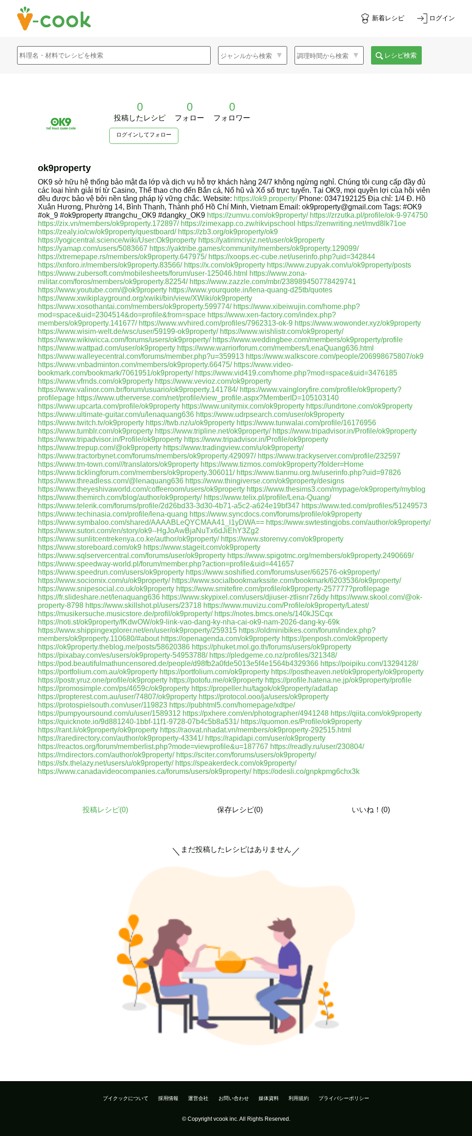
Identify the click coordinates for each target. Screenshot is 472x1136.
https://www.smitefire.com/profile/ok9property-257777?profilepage (282, 589)
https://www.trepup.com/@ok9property (99, 448)
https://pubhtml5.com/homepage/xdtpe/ (232, 705)
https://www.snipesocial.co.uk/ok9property (106, 589)
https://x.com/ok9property (224, 265)
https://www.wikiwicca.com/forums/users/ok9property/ (124, 340)
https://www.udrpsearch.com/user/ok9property (270, 414)
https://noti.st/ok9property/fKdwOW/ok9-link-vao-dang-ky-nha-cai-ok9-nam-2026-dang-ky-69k (189, 622)
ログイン (442, 18)
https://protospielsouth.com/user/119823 (102, 705)
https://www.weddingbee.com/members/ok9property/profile (307, 340)
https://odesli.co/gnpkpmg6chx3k (306, 771)
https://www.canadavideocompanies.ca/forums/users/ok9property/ (144, 771)
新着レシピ (388, 18)
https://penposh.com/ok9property (335, 638)
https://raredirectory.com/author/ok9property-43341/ (120, 738)
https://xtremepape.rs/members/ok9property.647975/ (122, 257)
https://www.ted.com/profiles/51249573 (364, 506)
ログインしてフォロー (143, 134)
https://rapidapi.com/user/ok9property (265, 738)
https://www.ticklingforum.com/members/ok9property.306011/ (136, 472)
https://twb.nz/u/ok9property (190, 423)
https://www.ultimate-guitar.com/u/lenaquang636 (116, 414)
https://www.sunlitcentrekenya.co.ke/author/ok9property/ (128, 539)
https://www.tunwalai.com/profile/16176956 (306, 423)
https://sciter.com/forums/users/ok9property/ (246, 755)
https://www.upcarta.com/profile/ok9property (109, 406)
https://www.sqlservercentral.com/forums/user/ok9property (131, 555)
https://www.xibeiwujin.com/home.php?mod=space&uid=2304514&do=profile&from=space (199, 311)
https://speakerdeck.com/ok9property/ (235, 763)
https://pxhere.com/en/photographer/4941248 (256, 713)
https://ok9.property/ (265, 198)
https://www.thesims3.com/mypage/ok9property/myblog (336, 489)
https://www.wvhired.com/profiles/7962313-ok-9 (216, 323)
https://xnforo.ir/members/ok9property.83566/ (110, 265)
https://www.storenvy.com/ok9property (282, 539)
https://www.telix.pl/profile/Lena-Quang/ (267, 497)
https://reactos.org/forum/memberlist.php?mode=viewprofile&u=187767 (153, 746)
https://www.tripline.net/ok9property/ (213, 431)
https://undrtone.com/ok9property (359, 406)
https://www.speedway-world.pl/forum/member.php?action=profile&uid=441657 (166, 564)
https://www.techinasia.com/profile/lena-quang (113, 514)
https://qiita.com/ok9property (376, 713)
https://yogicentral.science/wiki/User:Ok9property (117, 240)
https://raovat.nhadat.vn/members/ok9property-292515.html (255, 730)
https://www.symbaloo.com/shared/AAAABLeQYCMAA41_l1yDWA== (151, 522)
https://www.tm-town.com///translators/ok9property (118, 464)
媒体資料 (269, 1098)
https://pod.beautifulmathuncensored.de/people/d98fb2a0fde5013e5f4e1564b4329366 (178, 663)
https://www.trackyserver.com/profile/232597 (329, 456)
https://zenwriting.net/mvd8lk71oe (351, 223)
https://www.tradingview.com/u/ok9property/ (233, 448)
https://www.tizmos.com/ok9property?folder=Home (282, 464)
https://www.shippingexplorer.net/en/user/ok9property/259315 (137, 630)
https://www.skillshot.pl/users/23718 (143, 605)
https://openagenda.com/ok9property (220, 638)
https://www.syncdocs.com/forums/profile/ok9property (275, 514)
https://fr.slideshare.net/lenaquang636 (99, 597)
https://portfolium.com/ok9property (214, 672)
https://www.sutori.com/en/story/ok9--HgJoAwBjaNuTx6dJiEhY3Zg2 (148, 531)
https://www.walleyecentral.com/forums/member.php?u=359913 (141, 356)
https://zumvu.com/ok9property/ (257, 215)
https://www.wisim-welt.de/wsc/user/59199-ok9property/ (128, 331)
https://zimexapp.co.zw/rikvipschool (238, 223)
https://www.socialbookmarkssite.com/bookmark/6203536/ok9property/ (286, 580)
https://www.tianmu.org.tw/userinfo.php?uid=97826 (318, 472)
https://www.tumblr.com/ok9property (95, 431)
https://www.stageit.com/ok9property (201, 547)
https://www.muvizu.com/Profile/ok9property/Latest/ (286, 605)
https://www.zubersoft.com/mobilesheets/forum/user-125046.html (143, 273)
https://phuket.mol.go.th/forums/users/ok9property (271, 647)
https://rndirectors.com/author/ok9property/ (106, 755)
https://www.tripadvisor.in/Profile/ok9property (344, 431)
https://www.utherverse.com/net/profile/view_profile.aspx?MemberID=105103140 (208, 398)
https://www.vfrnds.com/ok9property (95, 381)
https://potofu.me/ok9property (216, 680)
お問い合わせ (233, 1098)
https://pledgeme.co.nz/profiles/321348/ (273, 655)
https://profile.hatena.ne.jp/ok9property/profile (338, 680)
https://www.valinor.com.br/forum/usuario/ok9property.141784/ (138, 389)
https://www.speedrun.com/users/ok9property (111, 572)
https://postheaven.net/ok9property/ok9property (347, 672)
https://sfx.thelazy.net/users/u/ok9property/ (105, 763)
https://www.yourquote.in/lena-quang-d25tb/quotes (250, 290)
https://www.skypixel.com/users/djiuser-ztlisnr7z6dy (245, 597)
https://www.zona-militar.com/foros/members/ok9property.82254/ (172, 277)
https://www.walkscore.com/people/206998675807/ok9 (335, 356)
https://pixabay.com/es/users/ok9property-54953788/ (122, 655)
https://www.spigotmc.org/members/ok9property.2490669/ (320, 555)
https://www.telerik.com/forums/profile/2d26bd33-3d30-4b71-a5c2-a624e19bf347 (169, 506)
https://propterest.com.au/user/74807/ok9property (117, 697)
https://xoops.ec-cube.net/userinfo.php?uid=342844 (291, 257)
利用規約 (299, 1098)
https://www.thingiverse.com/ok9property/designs (264, 481)
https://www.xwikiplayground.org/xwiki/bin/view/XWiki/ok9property (145, 298)
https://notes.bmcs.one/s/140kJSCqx (273, 614)
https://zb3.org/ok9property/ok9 (228, 232)
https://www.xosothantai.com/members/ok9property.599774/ (134, 306)
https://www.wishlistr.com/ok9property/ (281, 331)
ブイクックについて (125, 1098)
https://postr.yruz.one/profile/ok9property (102, 680)
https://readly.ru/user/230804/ (317, 746)
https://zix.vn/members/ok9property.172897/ (108, 223)
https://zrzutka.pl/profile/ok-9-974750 (369, 215)
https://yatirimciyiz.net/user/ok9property (261, 240)
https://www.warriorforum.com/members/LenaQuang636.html (275, 348)
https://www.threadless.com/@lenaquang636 (110, 481)
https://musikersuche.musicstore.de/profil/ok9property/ (125, 614)
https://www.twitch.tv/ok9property (91, 423)
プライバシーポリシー (344, 1098)
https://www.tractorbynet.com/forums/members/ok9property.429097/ (147, 456)
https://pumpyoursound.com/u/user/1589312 (109, 713)
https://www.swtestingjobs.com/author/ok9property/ (348, 522)
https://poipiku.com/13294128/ (369, 663)
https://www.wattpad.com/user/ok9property (106, 348)
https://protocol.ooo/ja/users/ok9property (264, 697)
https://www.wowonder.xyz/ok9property (358, 323)
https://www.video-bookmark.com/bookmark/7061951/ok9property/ (165, 369)
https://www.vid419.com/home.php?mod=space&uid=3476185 (296, 373)
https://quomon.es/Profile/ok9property (301, 722)
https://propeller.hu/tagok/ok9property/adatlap (264, 688)
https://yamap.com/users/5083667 (93, 248)
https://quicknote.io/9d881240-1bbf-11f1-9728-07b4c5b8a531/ (138, 722)
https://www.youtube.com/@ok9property (102, 290)
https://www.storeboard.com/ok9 (90, 547)
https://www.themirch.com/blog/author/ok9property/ (120, 497)
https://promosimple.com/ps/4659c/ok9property (113, 688)
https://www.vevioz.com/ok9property (213, 381)
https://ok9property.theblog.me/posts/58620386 (114, 647)
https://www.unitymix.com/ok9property (243, 406)
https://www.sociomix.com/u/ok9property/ (104, 580)
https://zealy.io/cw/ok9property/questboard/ (107, 232)
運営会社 (198, 1098)
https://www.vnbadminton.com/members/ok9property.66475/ (135, 365)
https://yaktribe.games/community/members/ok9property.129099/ (254, 248)
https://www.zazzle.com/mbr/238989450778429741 (272, 281)
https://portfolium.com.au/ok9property (98, 672)
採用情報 (168, 1098)
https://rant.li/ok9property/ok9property (98, 730)
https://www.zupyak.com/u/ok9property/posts (339, 265)
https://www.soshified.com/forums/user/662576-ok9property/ (283, 572)
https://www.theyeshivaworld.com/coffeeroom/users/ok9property (141, 489)
